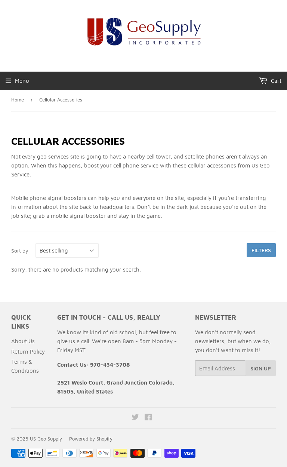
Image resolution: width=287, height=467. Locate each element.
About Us (23, 341)
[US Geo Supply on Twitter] (135, 418)
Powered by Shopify (90, 439)
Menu (22, 81)
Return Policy (28, 351)
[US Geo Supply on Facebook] (148, 418)
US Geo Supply (46, 439)
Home (17, 100)
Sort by (19, 250)
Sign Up (260, 368)
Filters (261, 250)
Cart (275, 81)
